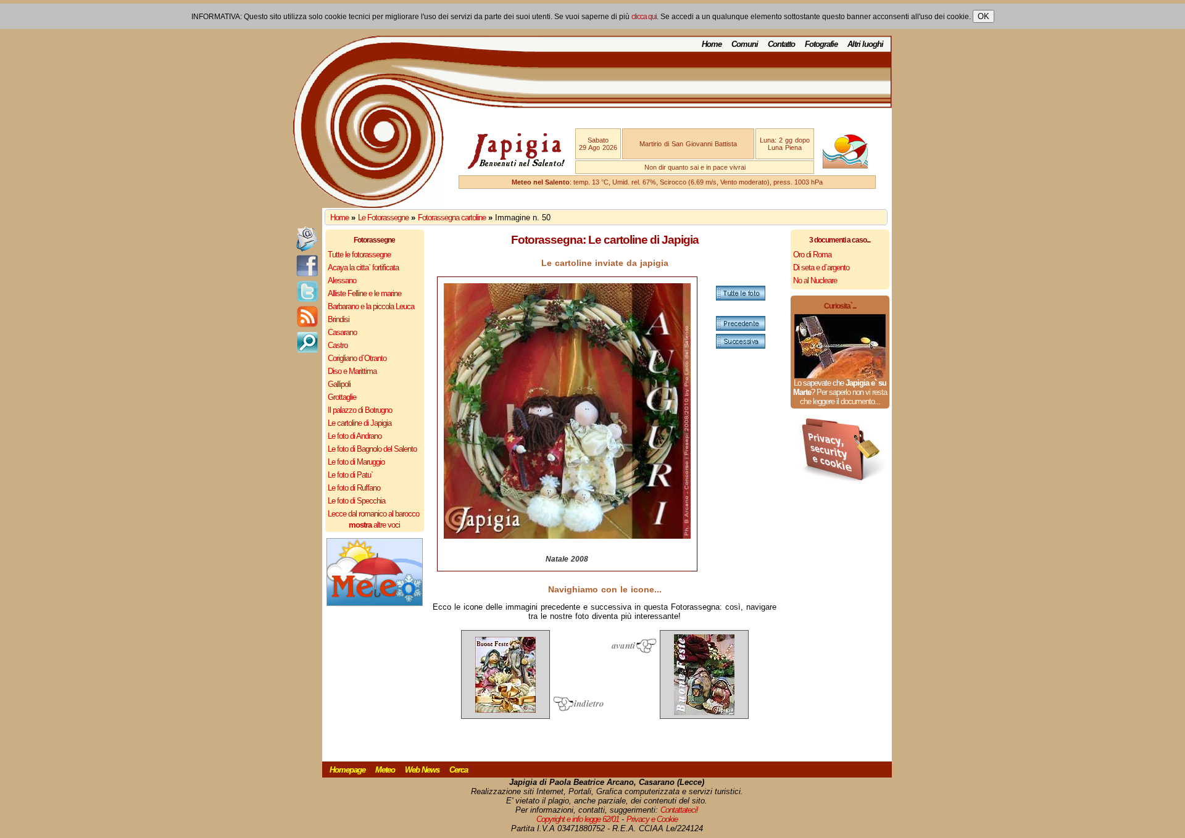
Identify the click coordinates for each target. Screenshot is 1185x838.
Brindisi (338, 319)
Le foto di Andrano (354, 436)
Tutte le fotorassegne (359, 254)
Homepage (347, 769)
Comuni (744, 44)
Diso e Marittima (352, 371)
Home (711, 44)
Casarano (342, 332)
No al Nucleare (815, 280)
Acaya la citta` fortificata (363, 267)
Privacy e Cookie (652, 819)
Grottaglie (342, 397)
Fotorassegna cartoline (452, 217)
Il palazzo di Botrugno (360, 410)
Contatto (781, 44)
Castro (337, 345)
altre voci (374, 524)
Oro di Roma (812, 254)
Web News (422, 769)
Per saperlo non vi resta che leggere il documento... (843, 397)
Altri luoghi (865, 44)
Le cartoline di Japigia (359, 423)
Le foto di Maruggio (356, 462)
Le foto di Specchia (356, 500)
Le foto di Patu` (350, 474)
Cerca (458, 769)
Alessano (342, 280)
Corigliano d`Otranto (357, 358)
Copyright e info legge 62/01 (577, 819)
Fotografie (821, 44)
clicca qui (644, 16)
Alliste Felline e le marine (364, 293)
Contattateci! (679, 810)
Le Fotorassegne (383, 217)
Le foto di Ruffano (354, 487)
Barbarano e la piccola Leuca (371, 306)
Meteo (385, 769)
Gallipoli (339, 384)
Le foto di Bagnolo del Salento (372, 449)
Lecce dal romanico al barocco (373, 513)
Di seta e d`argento (821, 267)
